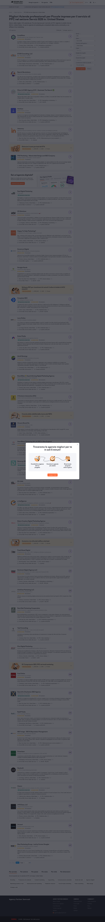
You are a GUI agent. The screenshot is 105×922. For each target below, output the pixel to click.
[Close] (77, 444)
